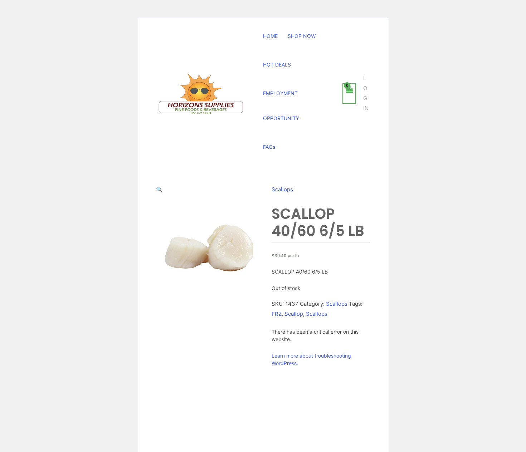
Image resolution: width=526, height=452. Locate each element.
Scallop (293, 313)
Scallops (282, 189)
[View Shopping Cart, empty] (349, 93)
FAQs (269, 147)
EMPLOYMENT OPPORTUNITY (281, 105)
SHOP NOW (302, 36)
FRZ (277, 313)
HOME (270, 36)
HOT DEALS (277, 65)
